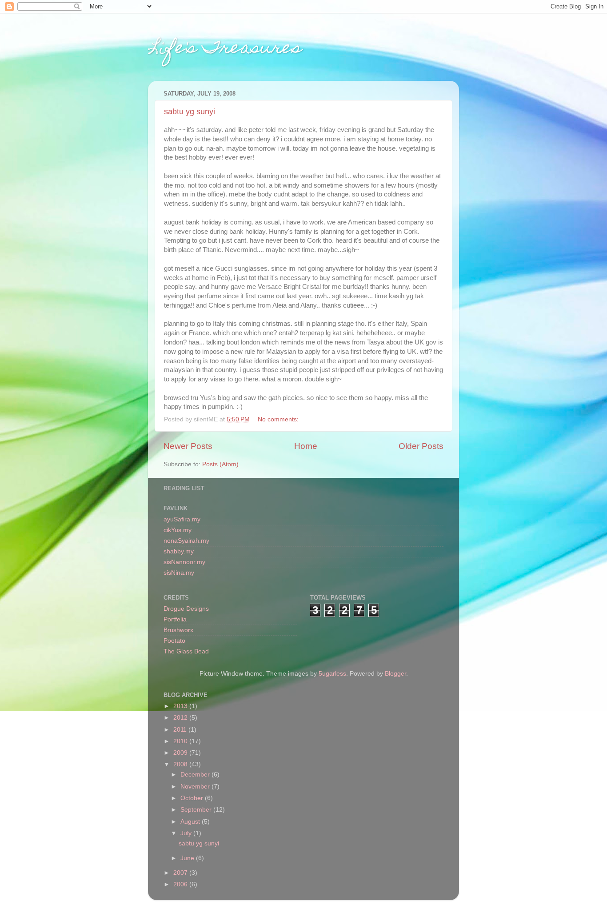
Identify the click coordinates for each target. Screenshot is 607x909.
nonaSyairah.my (186, 540)
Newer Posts (188, 446)
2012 (181, 717)
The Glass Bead (186, 651)
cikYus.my (178, 530)
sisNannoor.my (184, 562)
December (196, 774)
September (196, 809)
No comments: (279, 419)
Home (305, 446)
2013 (181, 706)
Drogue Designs (186, 608)
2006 (181, 884)
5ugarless (332, 673)
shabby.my (179, 551)
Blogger (395, 673)
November (196, 786)
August (191, 821)
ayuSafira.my (182, 519)
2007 (181, 872)
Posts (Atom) (220, 464)
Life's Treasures (225, 49)
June (188, 858)
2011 (180, 729)
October (192, 798)
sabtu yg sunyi (189, 111)
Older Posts (421, 446)
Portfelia (175, 619)
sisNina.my (179, 572)
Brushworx (178, 630)
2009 (181, 752)
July (186, 833)
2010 (181, 741)
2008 (181, 764)
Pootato (174, 640)
